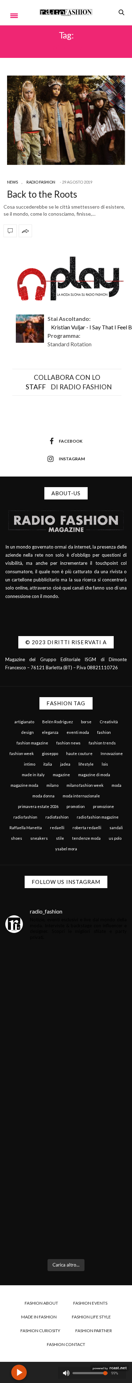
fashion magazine (32, 743)
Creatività (109, 721)
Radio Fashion (40, 182)
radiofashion (57, 817)
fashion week (22, 753)
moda (116, 785)
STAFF (36, 387)
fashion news (68, 743)
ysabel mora (66, 848)
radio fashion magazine (98, 817)
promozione (103, 806)
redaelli (57, 827)
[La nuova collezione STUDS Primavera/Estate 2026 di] (66, 1217)
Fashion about (41, 1303)
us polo (115, 838)
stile (60, 838)
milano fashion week (85, 785)
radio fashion (25, 817)
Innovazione (112, 753)
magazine (61, 774)
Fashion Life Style (91, 1316)
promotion (76, 806)
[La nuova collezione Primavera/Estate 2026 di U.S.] (66, 1142)
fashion (104, 732)
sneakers (39, 838)
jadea (65, 764)
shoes (16, 838)
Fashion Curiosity (40, 1330)
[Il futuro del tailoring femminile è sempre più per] (66, 993)
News (12, 182)
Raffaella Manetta (26, 827)
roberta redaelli (87, 827)
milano (52, 785)
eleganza (50, 732)
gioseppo (50, 753)
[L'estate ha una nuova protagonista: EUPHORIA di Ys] (66, 1067)
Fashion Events (90, 1303)
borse (86, 721)
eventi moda (78, 732)
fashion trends (102, 743)
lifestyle (86, 764)
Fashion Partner (93, 1330)
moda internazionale (81, 796)
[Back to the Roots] (66, 120)
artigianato (24, 721)
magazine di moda (94, 774)
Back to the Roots (42, 194)
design (27, 732)
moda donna (43, 796)
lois (105, 764)
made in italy (33, 774)
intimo (29, 764)
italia (47, 764)
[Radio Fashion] (66, 12)
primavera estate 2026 (38, 806)
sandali (116, 827)
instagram (72, 458)
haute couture (79, 753)
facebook (70, 441)
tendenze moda (86, 838)
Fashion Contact (66, 1344)
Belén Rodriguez (57, 721)
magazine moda (24, 785)
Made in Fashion (39, 1316)
